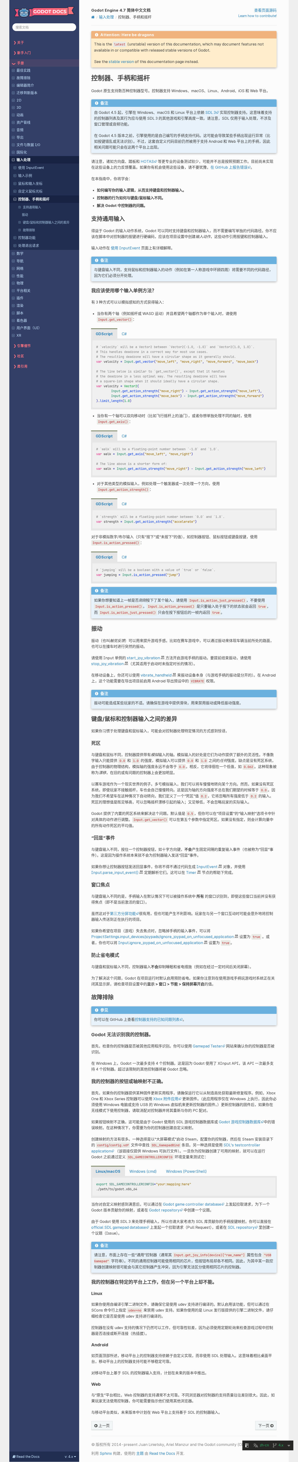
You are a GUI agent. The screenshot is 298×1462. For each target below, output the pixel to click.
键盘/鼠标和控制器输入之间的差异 (46, 222)
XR (19, 335)
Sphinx (106, 1453)
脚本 (20, 313)
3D (19, 107)
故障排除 (23, 78)
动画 (20, 115)
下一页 (264, 1425)
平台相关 (23, 291)
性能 (20, 276)
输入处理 (23, 160)
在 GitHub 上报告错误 (228, 167)
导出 (20, 137)
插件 (20, 298)
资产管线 (23, 122)
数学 (20, 253)
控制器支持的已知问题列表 (157, 1019)
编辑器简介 (25, 85)
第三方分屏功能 (123, 913)
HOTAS (147, 161)
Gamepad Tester (207, 1046)
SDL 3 (210, 112)
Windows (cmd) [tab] (143, 1171)
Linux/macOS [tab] (108, 1171)
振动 (25, 214)
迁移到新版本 (27, 93)
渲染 (20, 306)
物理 (20, 283)
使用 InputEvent (31, 168)
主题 (140, 1453)
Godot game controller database (192, 1204)
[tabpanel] (184, 373)
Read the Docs (162, 1453)
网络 (20, 268)
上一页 (104, 1425)
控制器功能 (27, 238)
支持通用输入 (32, 207)
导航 (20, 261)
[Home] (93, 17)
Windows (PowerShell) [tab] (186, 1171)
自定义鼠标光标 (30, 191)
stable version (121, 61)
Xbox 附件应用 (165, 1098)
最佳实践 (23, 70)
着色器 (22, 320)
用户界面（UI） (29, 328)
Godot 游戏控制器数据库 (240, 1122)
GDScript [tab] (104, 333)
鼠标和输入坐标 (30, 183)
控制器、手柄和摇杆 (34, 199)
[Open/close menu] (13, 70)
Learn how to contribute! (257, 16)
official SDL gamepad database (118, 1227)
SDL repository (241, 1227)
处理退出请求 (28, 246)
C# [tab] (124, 333)
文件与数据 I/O (28, 145)
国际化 (22, 152)
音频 (20, 130)
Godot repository (164, 1210)
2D (19, 100)
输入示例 (25, 176)
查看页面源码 (265, 10)
